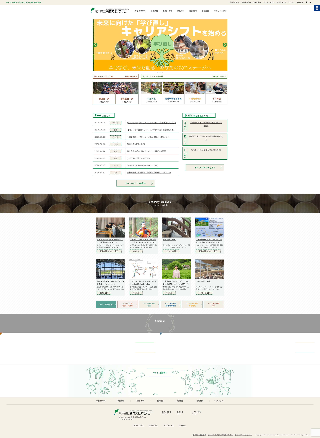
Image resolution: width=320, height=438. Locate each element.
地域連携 (205, 11)
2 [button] (157, 72)
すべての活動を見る (106, 305)
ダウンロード (281, 2)
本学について (140, 11)
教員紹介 (180, 11)
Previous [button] (95, 45)
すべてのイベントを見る (205, 168)
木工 (213, 305)
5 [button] (165, 72)
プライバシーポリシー (243, 435)
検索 (309, 2)
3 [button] (160, 72)
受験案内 (154, 11)
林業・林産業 (127, 305)
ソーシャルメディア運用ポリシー (220, 435)
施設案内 (193, 11)
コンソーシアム (269, 2)
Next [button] (224, 45)
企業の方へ (257, 2)
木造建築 (192, 305)
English (300, 2)
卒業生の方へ (246, 2)
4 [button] (162, 72)
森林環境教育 (170, 305)
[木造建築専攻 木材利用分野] (195, 88)
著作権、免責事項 (199, 435)
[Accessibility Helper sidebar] (317, 8)
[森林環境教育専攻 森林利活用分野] (173, 88)
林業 (149, 305)
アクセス (292, 2)
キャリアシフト (220, 11)
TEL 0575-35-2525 (126, 419)
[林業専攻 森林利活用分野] (151, 88)
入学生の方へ (234, 2)
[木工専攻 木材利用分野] (216, 88)
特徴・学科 (167, 11)
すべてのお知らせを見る (135, 183)
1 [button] (155, 72)
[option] (160, 45)
